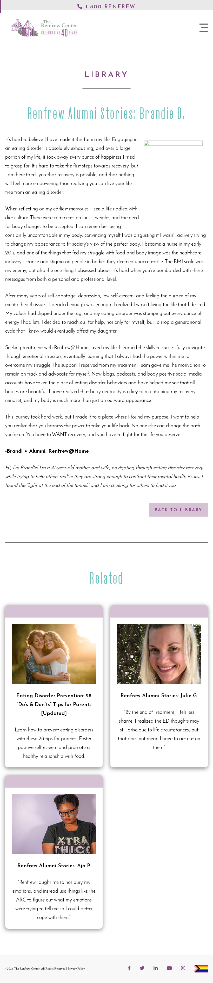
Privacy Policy (76, 969)
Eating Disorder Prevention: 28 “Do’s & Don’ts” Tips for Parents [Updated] (54, 692)
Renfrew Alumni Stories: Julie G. (159, 692)
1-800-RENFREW (110, 7)
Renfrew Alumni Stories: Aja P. (54, 858)
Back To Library (179, 510)
